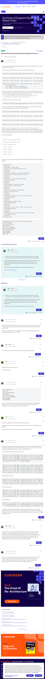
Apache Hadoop (7, 56)
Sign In (3, 11)
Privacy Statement (35, 672)
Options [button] (4, 46)
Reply (41, 238)
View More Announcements (22, 629)
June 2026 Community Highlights (8, 616)
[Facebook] (1, 666)
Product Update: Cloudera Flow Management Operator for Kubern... (15, 622)
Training (23, 6)
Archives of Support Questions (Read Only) (18, 42)
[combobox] (28, 27)
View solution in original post (10, 270)
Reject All (30, 675)
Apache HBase (13, 56)
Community (18, 6)
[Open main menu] (43, 11)
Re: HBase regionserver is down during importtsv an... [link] (11, 43)
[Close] (42, 664)
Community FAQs (29, 661)
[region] (23, 670)
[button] (42, 64)
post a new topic (12, 38)
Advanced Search (5, 30)
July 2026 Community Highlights (8, 612)
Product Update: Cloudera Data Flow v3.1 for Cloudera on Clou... (14, 625)
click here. (2, 676)
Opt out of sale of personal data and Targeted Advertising (11, 676)
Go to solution (40, 50)
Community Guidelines (17, 661)
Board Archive (6, 42)
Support (34, 6)
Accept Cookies (39, 675)
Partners (28, 6)
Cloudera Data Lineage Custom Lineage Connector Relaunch (13, 619)
